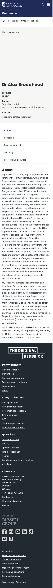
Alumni (5, 455)
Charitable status (11, 576)
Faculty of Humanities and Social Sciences (23, 107)
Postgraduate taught (12, 406)
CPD (4, 419)
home (3, 21)
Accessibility (8, 551)
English (5, 95)
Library (5, 443)
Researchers (8, 386)
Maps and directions (12, 501)
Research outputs (13, 145)
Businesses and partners (14, 382)
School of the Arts (11, 104)
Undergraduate (10, 402)
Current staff (8, 373)
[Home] (20, 4)
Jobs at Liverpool (10, 439)
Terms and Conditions (13, 571)
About (7, 130)
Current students (10, 369)
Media (5, 390)
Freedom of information (14, 555)
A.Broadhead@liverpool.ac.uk (17, 116)
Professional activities (15, 159)
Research (9, 137)
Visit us (5, 505)
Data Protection (10, 563)
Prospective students (13, 378)
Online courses (9, 415)
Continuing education (13, 423)
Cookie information (11, 559)
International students (13, 427)
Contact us (7, 497)
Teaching (9, 152)
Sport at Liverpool (11, 447)
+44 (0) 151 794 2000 (12, 492)
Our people (9, 13)
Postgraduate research (14, 410)
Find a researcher (11, 451)
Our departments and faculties (17, 460)
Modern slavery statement (15, 567)
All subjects (8, 464)
